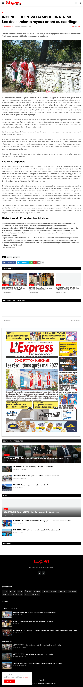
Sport (5, 591)
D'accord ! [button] (9, 681)
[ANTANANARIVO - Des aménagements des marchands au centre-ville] (7, 647)
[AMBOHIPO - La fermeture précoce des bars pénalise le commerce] (7, 478)
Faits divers (16, 257)
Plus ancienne (75, 320)
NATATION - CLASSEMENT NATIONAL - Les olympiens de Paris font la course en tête (42, 521)
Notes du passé (16, 595)
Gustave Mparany (8, 26)
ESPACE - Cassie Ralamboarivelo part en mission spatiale (40, 289)
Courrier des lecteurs (32, 595)
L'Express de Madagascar (47, 683)
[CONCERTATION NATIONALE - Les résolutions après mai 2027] (7, 614)
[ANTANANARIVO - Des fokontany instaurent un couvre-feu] (7, 469)
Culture (45, 591)
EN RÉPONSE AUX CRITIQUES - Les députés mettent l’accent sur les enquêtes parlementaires (45, 630)
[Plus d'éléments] (42, 262)
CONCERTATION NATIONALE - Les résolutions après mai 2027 (14, 289)
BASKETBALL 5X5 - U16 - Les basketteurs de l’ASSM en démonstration (37, 530)
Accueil (4, 13)
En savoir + (26, 677)
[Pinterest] (35, 262)
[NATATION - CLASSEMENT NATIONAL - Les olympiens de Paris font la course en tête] (7, 523)
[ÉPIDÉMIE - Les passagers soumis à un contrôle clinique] (7, 487)
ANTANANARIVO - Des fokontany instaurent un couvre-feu (33, 467)
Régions (53, 591)
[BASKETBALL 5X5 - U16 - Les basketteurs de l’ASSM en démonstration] (7, 532)
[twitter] (43, 573)
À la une (11, 13)
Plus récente (7, 320)
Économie (28, 591)
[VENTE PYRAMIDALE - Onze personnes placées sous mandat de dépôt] (7, 665)
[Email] (38, 262)
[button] (3, 3)
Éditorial (6, 595)
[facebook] (39, 573)
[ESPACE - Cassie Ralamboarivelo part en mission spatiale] (7, 623)
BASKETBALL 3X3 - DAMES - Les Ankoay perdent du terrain (67, 289)
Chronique (72, 591)
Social (20, 591)
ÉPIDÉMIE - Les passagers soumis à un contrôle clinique (32, 485)
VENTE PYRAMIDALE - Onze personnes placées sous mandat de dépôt (37, 663)
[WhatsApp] (31, 262)
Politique (37, 591)
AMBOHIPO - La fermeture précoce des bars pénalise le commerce (36, 476)
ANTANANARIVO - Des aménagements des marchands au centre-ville (37, 645)
